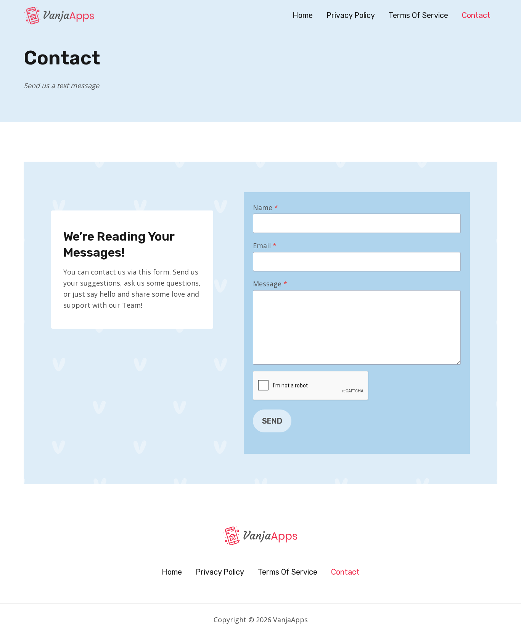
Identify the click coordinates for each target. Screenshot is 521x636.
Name (265, 207)
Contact (476, 15)
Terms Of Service (418, 15)
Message (270, 283)
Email (265, 245)
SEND (272, 421)
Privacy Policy (350, 15)
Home (303, 15)
